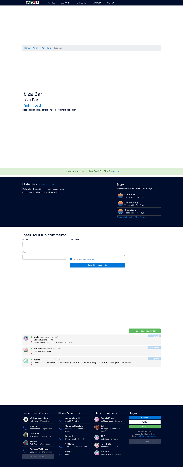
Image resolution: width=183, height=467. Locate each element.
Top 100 (51, 2)
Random (96, 2)
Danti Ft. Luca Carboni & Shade (75, 428)
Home (27, 47)
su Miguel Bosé (111, 419)
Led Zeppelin (41, 450)
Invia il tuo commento (97, 265)
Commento (74, 239)
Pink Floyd (46, 47)
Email (25, 252)
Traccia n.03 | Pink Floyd (134, 211)
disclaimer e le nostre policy (147, 436)
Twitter (144, 422)
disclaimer (91, 259)
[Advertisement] (91, 25)
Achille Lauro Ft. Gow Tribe (76, 445)
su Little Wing (111, 453)
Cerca (110, 2)
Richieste (80, 2)
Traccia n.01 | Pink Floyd (134, 196)
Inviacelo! (115, 171)
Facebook (145, 417)
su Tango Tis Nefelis (110, 428)
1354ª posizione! (47, 184)
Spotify (144, 426)
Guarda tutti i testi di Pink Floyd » (131, 217)
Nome (25, 239)
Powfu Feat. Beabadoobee (75, 437)
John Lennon (41, 427)
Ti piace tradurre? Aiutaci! (144, 330)
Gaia (68, 453)
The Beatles (40, 435)
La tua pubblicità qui (145, 441)
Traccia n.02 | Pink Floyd (134, 203)
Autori (65, 2)
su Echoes (109, 437)
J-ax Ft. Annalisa (72, 419)
